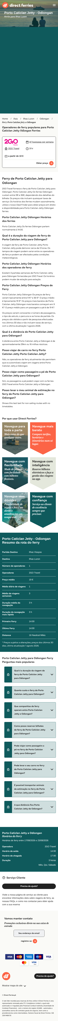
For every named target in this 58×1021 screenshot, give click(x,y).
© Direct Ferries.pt (9, 995)
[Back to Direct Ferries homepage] (17, 5)
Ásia (15, 119)
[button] (30, 675)
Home (5, 119)
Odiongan (44, 119)
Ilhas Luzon (28, 119)
